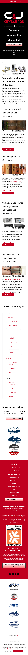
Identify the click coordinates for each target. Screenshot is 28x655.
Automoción (14, 35)
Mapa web (13, 392)
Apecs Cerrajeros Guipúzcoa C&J (14, 565)
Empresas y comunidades (13, 326)
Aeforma (18, 635)
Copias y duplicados (12, 337)
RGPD (12, 396)
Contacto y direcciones (12, 383)
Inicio (9, 313)
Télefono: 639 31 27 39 (15, 1)
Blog (12, 388)
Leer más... (8, 149)
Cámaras (13, 372)
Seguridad (14, 40)
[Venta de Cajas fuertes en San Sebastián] (14, 223)
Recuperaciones (15, 342)
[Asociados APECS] (14, 430)
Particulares (14, 321)
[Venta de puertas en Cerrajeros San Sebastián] (14, 170)
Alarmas (13, 368)
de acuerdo (18, 650)
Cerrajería (14, 30)
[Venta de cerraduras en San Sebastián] (14, 271)
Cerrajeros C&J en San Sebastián (12, 279)
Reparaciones (14, 346)
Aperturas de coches (13, 351)
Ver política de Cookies (12, 648)
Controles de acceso (13, 363)
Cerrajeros (10, 317)
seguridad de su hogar (16, 181)
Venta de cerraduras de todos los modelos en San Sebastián (13, 258)
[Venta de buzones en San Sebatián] (14, 126)
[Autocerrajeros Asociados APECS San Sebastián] (14, 440)
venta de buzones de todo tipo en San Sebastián (12, 112)
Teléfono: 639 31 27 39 (14, 45)
